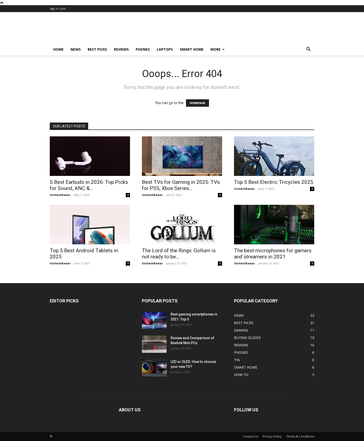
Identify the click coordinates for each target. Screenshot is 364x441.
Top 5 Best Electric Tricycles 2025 (273, 182)
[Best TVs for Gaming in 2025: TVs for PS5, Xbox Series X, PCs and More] (182, 156)
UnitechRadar (60, 195)
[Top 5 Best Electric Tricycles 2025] (274, 156)
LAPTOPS (165, 49)
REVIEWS (121, 49)
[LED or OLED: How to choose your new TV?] (154, 368)
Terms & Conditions (300, 436)
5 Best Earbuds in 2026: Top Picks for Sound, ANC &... (89, 185)
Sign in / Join (58, 8)
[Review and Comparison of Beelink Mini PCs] (154, 344)
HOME (58, 49)
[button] (308, 49)
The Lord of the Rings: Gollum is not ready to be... (179, 254)
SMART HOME (192, 49)
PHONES (143, 49)
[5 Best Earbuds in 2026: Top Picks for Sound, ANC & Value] (90, 156)
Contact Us (250, 436)
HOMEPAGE (197, 103)
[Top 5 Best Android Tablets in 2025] (90, 224)
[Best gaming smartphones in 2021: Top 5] (154, 320)
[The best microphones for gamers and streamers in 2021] (274, 224)
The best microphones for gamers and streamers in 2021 (273, 254)
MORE (215, 49)
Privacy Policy (272, 436)
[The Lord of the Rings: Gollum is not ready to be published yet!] (182, 224)
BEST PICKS (97, 49)
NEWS (76, 49)
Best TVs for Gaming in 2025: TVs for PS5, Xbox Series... (181, 185)
